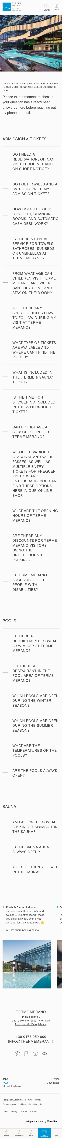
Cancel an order (35, 1104)
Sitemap (33, 1111)
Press (56, 1079)
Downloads (53, 1082)
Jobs (5, 1079)
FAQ (5, 1082)
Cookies (23, 1111)
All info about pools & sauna (22, 930)
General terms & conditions (14, 1104)
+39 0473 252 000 (31, 1036)
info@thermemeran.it (31, 1041)
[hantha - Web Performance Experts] (52, 1121)
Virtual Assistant (12, 1086)
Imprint (5, 1111)
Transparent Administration (14, 1100)
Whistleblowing (34, 1100)
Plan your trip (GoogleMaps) (31, 1024)
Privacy (14, 1111)
